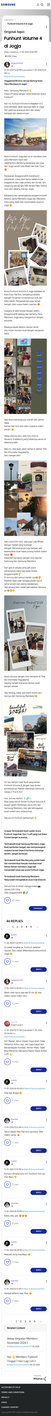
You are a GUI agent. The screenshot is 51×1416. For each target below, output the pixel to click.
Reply (38, 969)
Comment (37, 908)
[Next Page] (36, 927)
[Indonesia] (8, 4)
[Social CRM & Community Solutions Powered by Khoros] (40, 1378)
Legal (4, 1402)
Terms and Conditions (12, 1392)
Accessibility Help (10, 1387)
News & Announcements (14, 76)
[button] (42, 64)
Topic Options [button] (42, 27)
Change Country (9, 1407)
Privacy (5, 1397)
